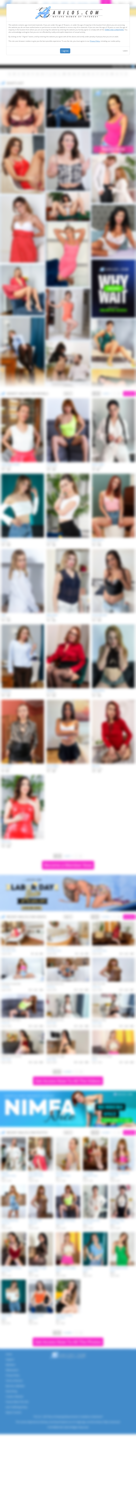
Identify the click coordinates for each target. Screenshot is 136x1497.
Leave (125, 51)
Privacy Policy (95, 41)
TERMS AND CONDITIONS (114, 30)
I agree (65, 50)
